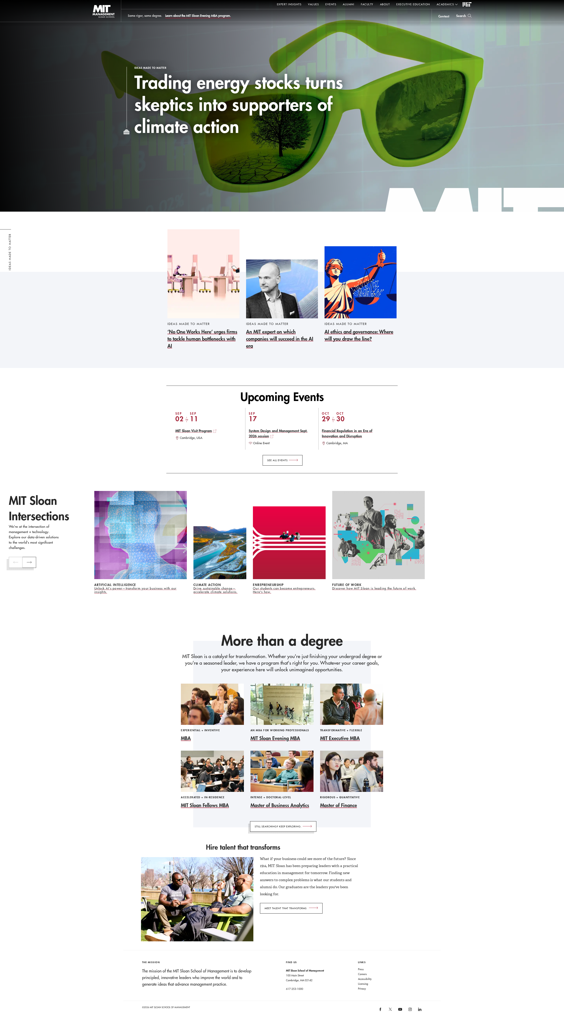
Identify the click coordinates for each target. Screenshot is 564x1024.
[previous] (15, 562)
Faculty (367, 4)
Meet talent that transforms (286, 908)
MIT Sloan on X (389, 1011)
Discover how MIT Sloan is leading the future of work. (374, 588)
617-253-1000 (294, 988)
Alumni (348, 4)
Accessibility (365, 979)
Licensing (363, 983)
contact (443, 16)
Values (313, 4)
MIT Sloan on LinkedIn (419, 1011)
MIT (467, 4)
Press (361, 969)
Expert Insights (289, 4)
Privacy (362, 988)
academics (445, 4)
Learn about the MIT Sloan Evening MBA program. (198, 16)
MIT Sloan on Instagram (409, 1011)
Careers (362, 974)
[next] (29, 562)
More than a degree (282, 640)
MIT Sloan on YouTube (400, 1011)
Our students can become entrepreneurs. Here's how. (284, 590)
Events (330, 4)
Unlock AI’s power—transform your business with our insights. (135, 590)
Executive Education (413, 4)
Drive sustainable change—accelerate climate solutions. (215, 590)
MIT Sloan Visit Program (193, 430)
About (385, 4)
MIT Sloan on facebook (380, 1011)
